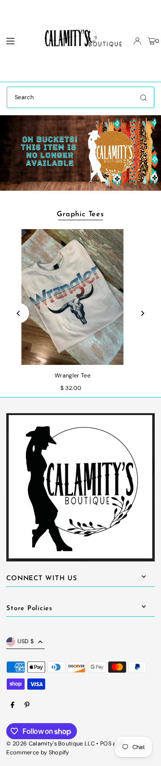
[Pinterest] (27, 705)
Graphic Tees (80, 214)
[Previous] (19, 313)
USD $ (25, 641)
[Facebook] (12, 705)
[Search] (143, 97)
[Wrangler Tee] (72, 297)
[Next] (142, 313)
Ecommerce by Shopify (37, 752)
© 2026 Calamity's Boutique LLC (50, 743)
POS (105, 743)
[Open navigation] (17, 40)
